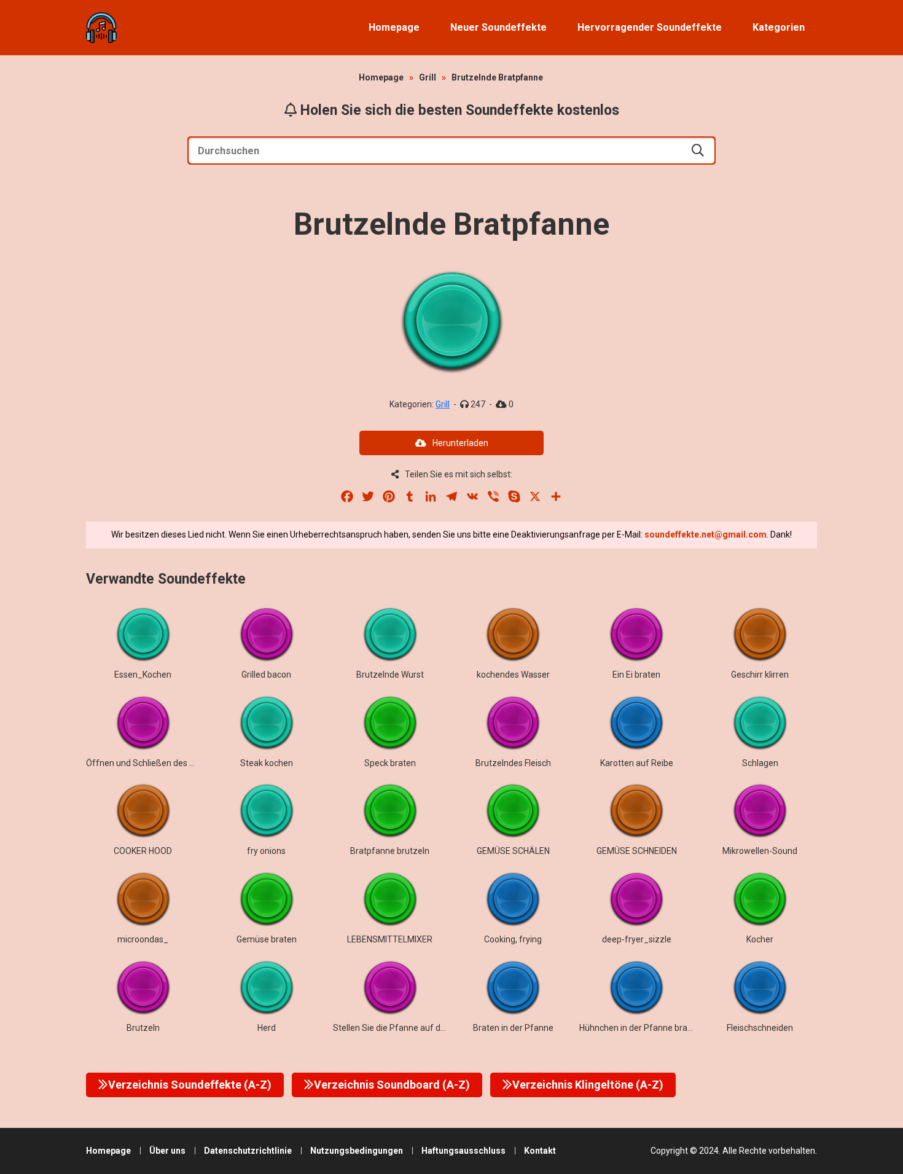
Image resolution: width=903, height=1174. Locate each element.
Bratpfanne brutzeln (389, 851)
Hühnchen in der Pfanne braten (639, 1028)
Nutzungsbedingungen (356, 1151)
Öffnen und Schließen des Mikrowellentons (169, 763)
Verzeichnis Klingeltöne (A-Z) (587, 1084)
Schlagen (760, 763)
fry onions (266, 851)
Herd (266, 1028)
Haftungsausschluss (463, 1151)
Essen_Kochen (142, 674)
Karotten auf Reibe (636, 763)
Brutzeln (143, 1028)
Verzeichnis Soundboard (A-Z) (392, 1084)
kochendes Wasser (513, 674)
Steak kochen (266, 763)
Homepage (394, 27)
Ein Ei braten (636, 674)
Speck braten (390, 763)
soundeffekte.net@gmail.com (705, 534)
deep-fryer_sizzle (636, 939)
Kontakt (540, 1151)
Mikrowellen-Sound (759, 851)
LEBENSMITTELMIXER (389, 939)
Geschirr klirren (760, 674)
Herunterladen (460, 443)
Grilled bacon (266, 674)
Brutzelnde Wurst (390, 674)
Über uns (167, 1151)
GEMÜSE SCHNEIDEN (636, 851)
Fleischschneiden (760, 1028)
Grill (427, 77)
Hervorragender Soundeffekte (649, 27)
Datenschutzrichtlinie (248, 1151)
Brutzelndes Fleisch (513, 763)
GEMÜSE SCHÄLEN (513, 851)
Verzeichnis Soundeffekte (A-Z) (190, 1084)
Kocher (759, 939)
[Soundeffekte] (101, 27)
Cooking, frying (513, 939)
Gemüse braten (267, 939)
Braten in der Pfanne (513, 1028)
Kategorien (778, 27)
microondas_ (142, 939)
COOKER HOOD (143, 851)
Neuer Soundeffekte (498, 27)
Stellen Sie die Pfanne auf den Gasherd (409, 1028)
